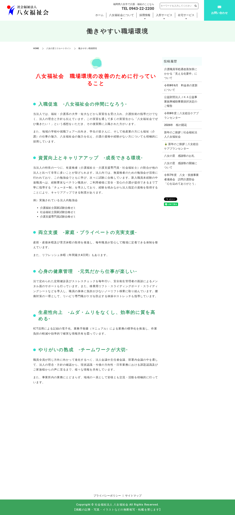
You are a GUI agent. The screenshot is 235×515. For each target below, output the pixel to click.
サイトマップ (133, 495)
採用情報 (144, 15)
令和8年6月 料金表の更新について (180, 87)
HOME (36, 48)
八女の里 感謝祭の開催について (180, 165)
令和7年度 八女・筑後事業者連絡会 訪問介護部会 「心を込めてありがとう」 (181, 179)
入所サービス (164, 15)
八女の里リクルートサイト (58, 48)
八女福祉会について (121, 15)
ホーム (99, 15)
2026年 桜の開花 (175, 125)
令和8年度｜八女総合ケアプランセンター (181, 115)
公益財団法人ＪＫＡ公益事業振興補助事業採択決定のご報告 (180, 101)
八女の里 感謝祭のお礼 (179, 155)
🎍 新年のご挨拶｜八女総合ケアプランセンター (181, 146)
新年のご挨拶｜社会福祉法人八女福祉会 (180, 134)
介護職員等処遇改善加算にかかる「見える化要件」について (180, 74)
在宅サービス (186, 15)
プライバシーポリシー (107, 495)
